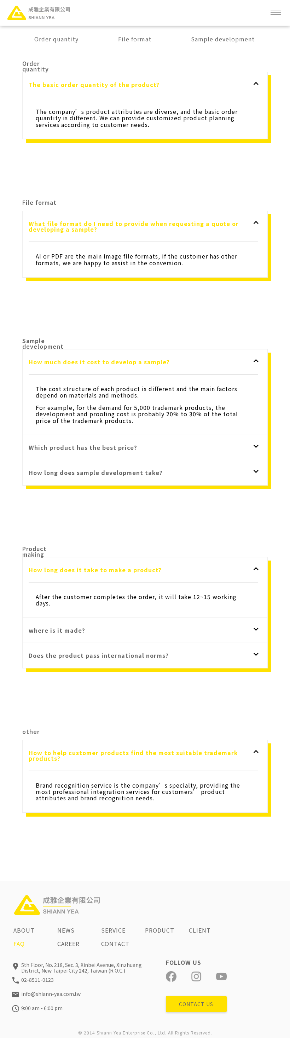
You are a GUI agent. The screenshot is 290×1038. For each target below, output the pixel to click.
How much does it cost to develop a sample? (99, 362)
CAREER (68, 943)
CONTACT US (196, 1004)
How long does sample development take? (96, 472)
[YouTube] (221, 976)
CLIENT (200, 930)
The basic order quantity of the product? (94, 84)
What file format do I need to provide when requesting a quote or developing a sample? (134, 226)
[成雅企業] (39, 13)
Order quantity (56, 39)
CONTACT (115, 943)
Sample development (223, 39)
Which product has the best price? (83, 447)
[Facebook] (171, 976)
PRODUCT (159, 930)
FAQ (19, 943)
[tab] (143, 84)
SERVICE (113, 930)
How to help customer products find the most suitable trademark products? (133, 755)
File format (134, 39)
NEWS (66, 930)
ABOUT (24, 930)
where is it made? (57, 630)
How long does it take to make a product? (95, 570)
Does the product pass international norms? (99, 655)
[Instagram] (196, 976)
